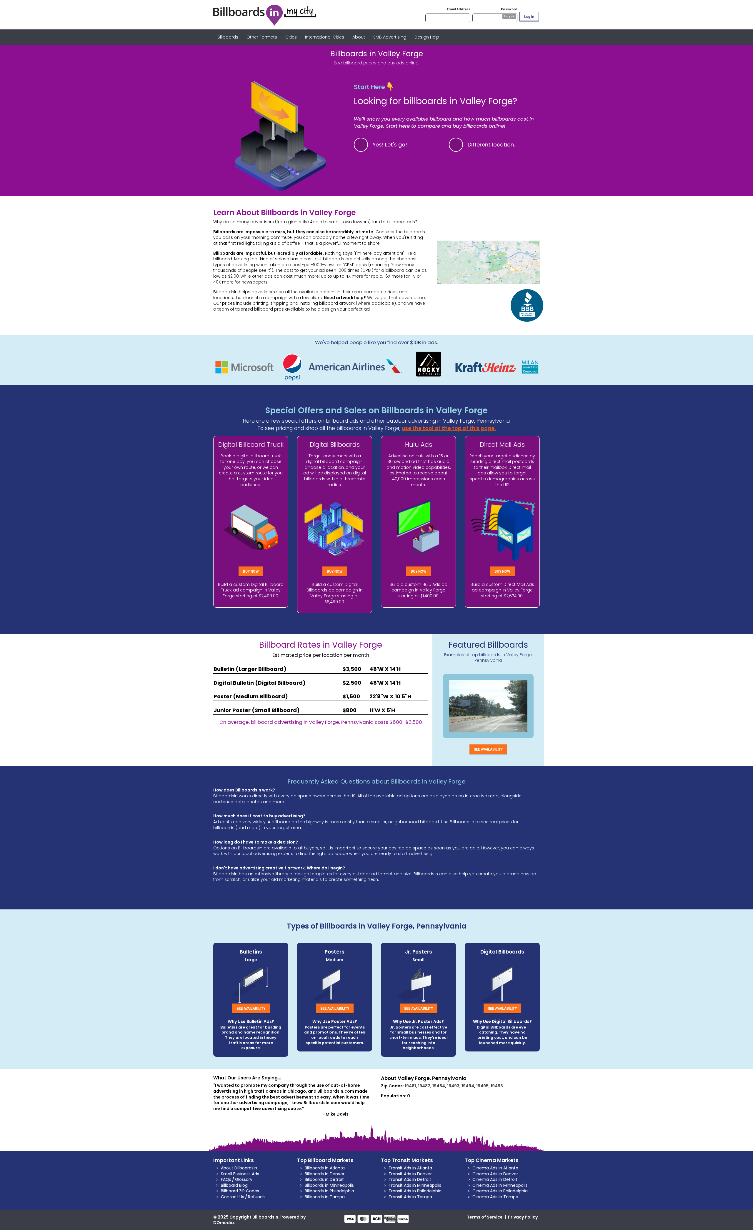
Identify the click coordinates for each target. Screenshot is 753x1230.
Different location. (491, 144)
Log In (529, 16)
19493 (453, 1086)
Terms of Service (485, 1217)
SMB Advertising (389, 37)
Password (509, 9)
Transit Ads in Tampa (410, 1197)
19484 (438, 1086)
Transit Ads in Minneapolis (415, 1185)
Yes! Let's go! (390, 144)
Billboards (227, 37)
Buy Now (251, 571)
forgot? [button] (509, 16)
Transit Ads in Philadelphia (415, 1191)
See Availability (488, 749)
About (358, 37)
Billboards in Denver (324, 1174)
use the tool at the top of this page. (449, 428)
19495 (482, 1086)
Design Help (426, 37)
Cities (291, 37)
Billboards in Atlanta (325, 1168)
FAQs (226, 1179)
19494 (468, 1086)
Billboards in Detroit (324, 1179)
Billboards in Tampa (325, 1197)
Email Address (458, 9)
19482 (424, 1086)
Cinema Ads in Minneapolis (499, 1185)
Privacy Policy (523, 1217)
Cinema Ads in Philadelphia (500, 1191)
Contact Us (232, 1197)
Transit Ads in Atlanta (410, 1168)
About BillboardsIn (239, 1168)
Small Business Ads (240, 1174)
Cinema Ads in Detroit (494, 1179)
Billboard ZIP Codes (240, 1191)
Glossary (243, 1179)
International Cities (324, 37)
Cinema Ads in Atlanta (495, 1168)
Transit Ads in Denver (410, 1174)
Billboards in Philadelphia (329, 1191)
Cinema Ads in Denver (495, 1174)
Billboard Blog (234, 1185)
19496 (497, 1086)
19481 (410, 1086)
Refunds (256, 1197)
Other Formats (261, 37)
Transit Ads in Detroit (410, 1179)
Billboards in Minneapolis (329, 1185)
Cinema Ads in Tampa (495, 1197)
